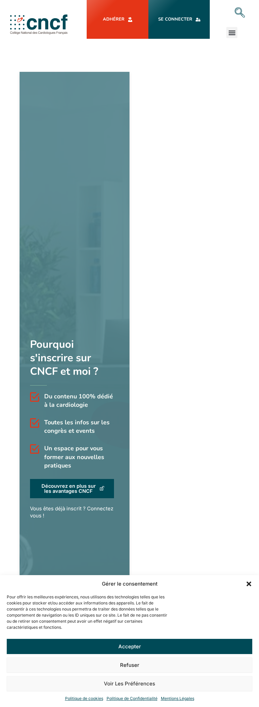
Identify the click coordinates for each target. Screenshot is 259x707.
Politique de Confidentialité (132, 698)
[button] (249, 584)
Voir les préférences (129, 683)
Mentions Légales (177, 698)
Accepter (129, 646)
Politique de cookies (84, 698)
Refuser (129, 665)
